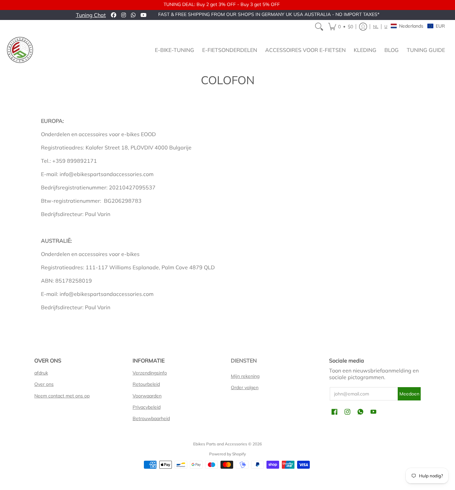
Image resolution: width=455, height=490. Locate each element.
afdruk (41, 373)
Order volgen (244, 387)
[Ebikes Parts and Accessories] (20, 50)
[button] (340, 26)
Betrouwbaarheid (151, 418)
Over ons (44, 384)
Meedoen (409, 394)
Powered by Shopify (227, 453)
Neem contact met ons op (62, 396)
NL (375, 26)
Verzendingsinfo (150, 373)
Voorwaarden (147, 396)
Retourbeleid (146, 384)
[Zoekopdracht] (319, 26)
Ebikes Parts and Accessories (220, 443)
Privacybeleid (147, 407)
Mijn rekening (245, 376)
